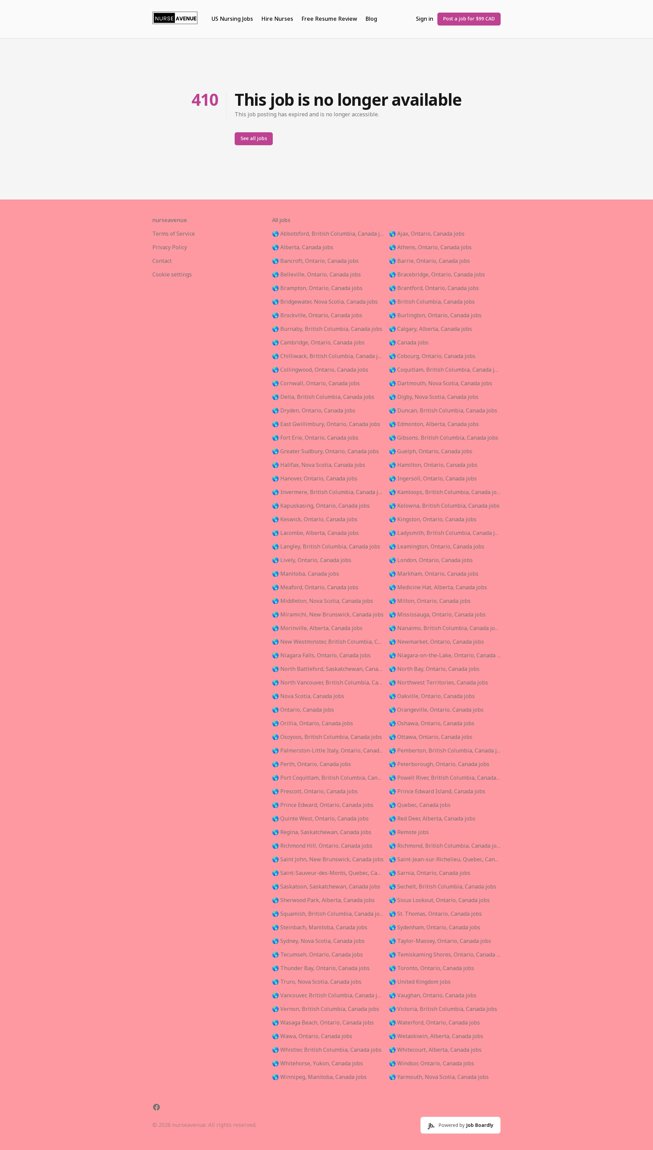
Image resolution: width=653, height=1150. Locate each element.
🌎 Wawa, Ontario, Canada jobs (312, 1036)
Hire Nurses (277, 19)
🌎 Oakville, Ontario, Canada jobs (432, 696)
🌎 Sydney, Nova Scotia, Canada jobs (318, 941)
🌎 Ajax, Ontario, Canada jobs (427, 234)
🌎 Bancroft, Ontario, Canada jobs (315, 261)
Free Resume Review (329, 19)
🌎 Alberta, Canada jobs (302, 247)
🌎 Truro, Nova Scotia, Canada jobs (317, 982)
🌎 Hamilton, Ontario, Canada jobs (433, 465)
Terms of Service (173, 234)
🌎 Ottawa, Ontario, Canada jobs (430, 737)
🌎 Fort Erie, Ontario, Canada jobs (315, 438)
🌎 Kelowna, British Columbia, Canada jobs (444, 506)
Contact (162, 261)
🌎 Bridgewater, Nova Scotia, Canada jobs (325, 302)
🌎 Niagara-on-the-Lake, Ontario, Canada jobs (445, 656)
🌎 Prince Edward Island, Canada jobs (437, 792)
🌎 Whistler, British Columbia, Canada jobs (327, 1050)
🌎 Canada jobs (409, 343)
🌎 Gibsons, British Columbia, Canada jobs (443, 438)
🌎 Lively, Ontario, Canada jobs (311, 560)
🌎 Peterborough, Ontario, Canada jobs (439, 764)
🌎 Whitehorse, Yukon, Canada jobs (317, 1064)
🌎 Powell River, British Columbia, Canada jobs (445, 778)
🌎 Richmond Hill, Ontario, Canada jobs (322, 846)
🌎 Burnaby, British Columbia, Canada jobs (327, 329)
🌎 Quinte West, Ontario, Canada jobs (320, 819)
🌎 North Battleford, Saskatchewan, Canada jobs (328, 669)
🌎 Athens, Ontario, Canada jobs (430, 247)
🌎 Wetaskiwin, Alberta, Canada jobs (436, 1036)
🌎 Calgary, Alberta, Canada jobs (430, 329)
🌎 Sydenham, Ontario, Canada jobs (434, 928)
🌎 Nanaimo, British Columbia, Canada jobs (445, 628)
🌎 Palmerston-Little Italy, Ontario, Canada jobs (328, 751)
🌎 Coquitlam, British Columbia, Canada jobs (445, 370)
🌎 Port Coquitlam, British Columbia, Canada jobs (328, 778)
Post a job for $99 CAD (469, 18)
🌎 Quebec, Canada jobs (420, 805)
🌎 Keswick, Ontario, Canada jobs (314, 519)
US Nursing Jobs (232, 19)
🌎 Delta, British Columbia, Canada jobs (323, 397)
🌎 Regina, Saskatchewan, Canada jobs (321, 832)
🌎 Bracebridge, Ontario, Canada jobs (437, 275)
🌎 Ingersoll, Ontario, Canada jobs (433, 479)
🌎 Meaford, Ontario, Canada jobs (315, 588)
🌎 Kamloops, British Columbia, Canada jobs (445, 492)
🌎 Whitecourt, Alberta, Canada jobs (435, 1050)
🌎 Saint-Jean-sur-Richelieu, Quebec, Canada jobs (445, 860)
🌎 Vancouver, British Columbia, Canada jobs (328, 996)
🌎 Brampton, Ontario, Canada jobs (317, 288)
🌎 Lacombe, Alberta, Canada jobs (315, 533)
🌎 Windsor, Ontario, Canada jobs (431, 1064)
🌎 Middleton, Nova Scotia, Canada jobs (322, 601)
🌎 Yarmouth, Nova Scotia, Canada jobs (439, 1077)
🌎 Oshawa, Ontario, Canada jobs (431, 724)
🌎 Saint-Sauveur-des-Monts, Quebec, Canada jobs (328, 873)
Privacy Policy (169, 247)
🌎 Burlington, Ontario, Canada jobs (435, 315)
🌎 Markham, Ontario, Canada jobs (434, 574)
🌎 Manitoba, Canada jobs (305, 574)
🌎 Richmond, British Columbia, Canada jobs (445, 846)
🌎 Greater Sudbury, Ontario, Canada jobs (325, 451)
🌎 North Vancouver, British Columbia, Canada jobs (328, 683)
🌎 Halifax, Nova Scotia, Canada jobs (318, 465)
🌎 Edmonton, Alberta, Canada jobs (434, 424)
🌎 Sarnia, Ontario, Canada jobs (429, 873)
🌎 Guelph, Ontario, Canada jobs (430, 451)
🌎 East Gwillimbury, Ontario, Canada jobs (326, 424)
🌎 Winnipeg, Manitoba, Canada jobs (319, 1077)
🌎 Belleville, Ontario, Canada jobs (316, 275)
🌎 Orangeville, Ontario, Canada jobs (436, 710)
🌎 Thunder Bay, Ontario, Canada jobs (321, 968)
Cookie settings (172, 275)
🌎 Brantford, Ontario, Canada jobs (434, 288)
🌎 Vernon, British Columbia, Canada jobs (325, 1009)
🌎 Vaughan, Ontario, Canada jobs (432, 996)
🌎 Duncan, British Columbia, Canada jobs (443, 411)
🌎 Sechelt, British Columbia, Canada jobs (442, 887)
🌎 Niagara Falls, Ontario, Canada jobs (321, 656)
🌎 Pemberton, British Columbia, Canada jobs (445, 751)
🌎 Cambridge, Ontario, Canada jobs (318, 343)
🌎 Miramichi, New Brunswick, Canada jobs (328, 615)
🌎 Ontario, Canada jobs (303, 710)
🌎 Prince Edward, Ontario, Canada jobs (322, 805)
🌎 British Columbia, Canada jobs (432, 302)
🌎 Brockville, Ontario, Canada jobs (317, 315)
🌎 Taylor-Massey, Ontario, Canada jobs (440, 941)
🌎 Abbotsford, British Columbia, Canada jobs (328, 234)
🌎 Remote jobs (409, 832)
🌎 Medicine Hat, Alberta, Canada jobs (438, 588)
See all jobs (253, 138)
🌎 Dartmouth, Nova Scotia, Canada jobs (440, 383)
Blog (371, 19)
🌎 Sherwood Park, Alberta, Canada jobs (323, 900)
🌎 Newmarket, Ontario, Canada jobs (436, 642)
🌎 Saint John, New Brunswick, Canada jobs (328, 860)
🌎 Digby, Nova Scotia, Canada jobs (434, 397)
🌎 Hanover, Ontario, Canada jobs (314, 479)
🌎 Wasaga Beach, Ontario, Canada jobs (323, 1023)
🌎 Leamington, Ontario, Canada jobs (436, 547)
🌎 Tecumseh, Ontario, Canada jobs (317, 955)
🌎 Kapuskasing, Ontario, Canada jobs (321, 506)
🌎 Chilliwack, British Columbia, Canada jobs (328, 356)
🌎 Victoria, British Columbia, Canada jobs (443, 1009)
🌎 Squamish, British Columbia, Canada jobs (328, 914)
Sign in (424, 19)
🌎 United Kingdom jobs (420, 982)
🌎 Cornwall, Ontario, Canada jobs (316, 383)
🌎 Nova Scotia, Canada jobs (308, 696)
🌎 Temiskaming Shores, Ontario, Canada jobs (445, 955)
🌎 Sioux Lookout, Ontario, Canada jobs (439, 900)
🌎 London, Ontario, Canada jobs (431, 560)
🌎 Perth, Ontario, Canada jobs (311, 764)
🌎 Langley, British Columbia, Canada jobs (326, 547)
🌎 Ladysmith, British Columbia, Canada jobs (445, 533)
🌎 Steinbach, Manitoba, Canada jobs (319, 928)
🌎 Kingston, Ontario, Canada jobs (432, 519)
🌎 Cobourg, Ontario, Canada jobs (432, 356)
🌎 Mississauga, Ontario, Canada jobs (437, 615)
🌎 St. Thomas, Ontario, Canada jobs (435, 914)
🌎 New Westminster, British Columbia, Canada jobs (328, 642)
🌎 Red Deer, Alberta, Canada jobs (432, 819)
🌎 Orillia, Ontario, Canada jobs (312, 724)
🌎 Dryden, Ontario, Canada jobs (313, 411)
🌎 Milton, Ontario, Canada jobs (430, 601)
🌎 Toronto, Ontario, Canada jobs (431, 968)
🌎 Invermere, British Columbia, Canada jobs (328, 492)
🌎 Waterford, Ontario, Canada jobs (434, 1023)
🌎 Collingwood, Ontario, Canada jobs (320, 370)
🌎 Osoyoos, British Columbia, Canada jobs (327, 737)
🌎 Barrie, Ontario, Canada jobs (429, 261)
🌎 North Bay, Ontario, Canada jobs (434, 669)
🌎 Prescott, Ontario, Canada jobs (315, 792)
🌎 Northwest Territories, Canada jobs (438, 683)
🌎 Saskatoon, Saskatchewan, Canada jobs (326, 887)
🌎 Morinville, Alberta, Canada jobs (317, 628)
